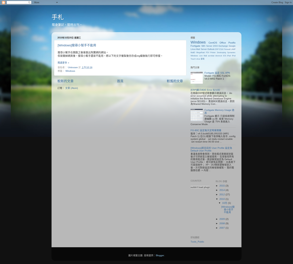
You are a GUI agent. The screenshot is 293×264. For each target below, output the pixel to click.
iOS (224, 56)
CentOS (213, 42)
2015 (222, 185)
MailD (193, 52)
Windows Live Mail (199, 56)
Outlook (210, 49)
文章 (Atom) (71, 88)
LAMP (233, 49)
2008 (222, 223)
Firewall (227, 49)
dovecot (218, 56)
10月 (225, 203)
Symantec (231, 52)
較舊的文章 (175, 81)
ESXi (221, 49)
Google (232, 46)
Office (223, 42)
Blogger (160, 255)
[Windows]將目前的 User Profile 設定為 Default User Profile (211, 149)
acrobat (211, 56)
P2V (207, 52)
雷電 (202, 59)
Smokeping (221, 52)
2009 (222, 219)
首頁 (120, 81)
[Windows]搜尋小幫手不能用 (77, 45)
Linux (193, 49)
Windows (70, 71)
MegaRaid (200, 52)
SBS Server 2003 (209, 46)
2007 (222, 228)
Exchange (223, 46)
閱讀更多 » (63, 62)
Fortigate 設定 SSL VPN (217, 73)
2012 (222, 194)
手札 (58, 17)
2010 (222, 199)
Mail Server (201, 49)
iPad (229, 56)
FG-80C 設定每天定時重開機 (206, 130)
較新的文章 (65, 81)
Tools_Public (197, 241)
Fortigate (195, 46)
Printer (213, 52)
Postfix (232, 42)
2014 (222, 190)
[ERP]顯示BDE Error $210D (205, 90)
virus (198, 59)
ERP (217, 49)
